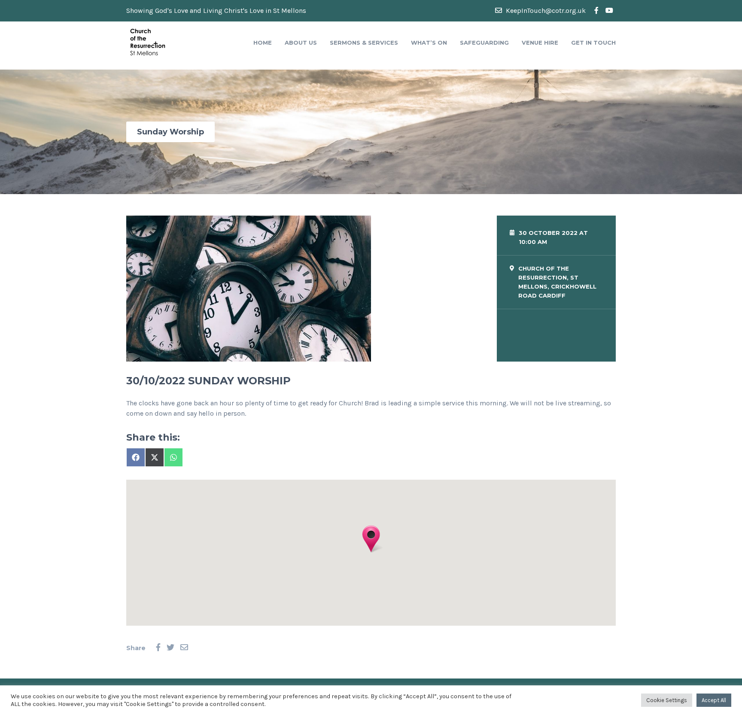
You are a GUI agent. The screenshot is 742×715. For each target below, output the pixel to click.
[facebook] (596, 10)
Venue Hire (540, 42)
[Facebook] (158, 648)
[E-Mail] (184, 648)
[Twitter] (170, 648)
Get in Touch (593, 42)
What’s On (429, 42)
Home (262, 42)
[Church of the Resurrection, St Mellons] (147, 41)
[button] (371, 539)
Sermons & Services (364, 42)
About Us (301, 42)
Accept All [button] (714, 700)
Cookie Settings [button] (666, 700)
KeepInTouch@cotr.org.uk (545, 10)
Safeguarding (484, 42)
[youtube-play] (609, 10)
